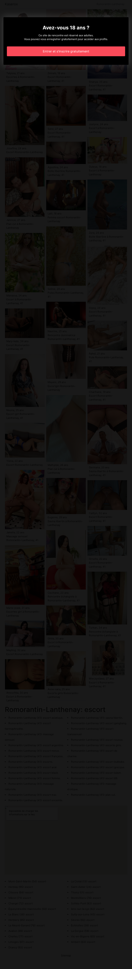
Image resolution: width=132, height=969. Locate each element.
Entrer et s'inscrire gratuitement (66, 51)
